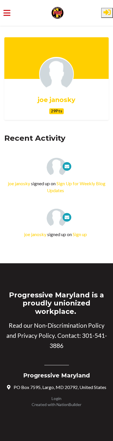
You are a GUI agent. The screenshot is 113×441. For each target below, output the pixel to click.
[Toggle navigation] (7, 13)
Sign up (80, 234)
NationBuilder (69, 404)
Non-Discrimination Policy (69, 325)
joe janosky (56, 99)
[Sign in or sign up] (107, 13)
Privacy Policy (36, 335)
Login (56, 398)
